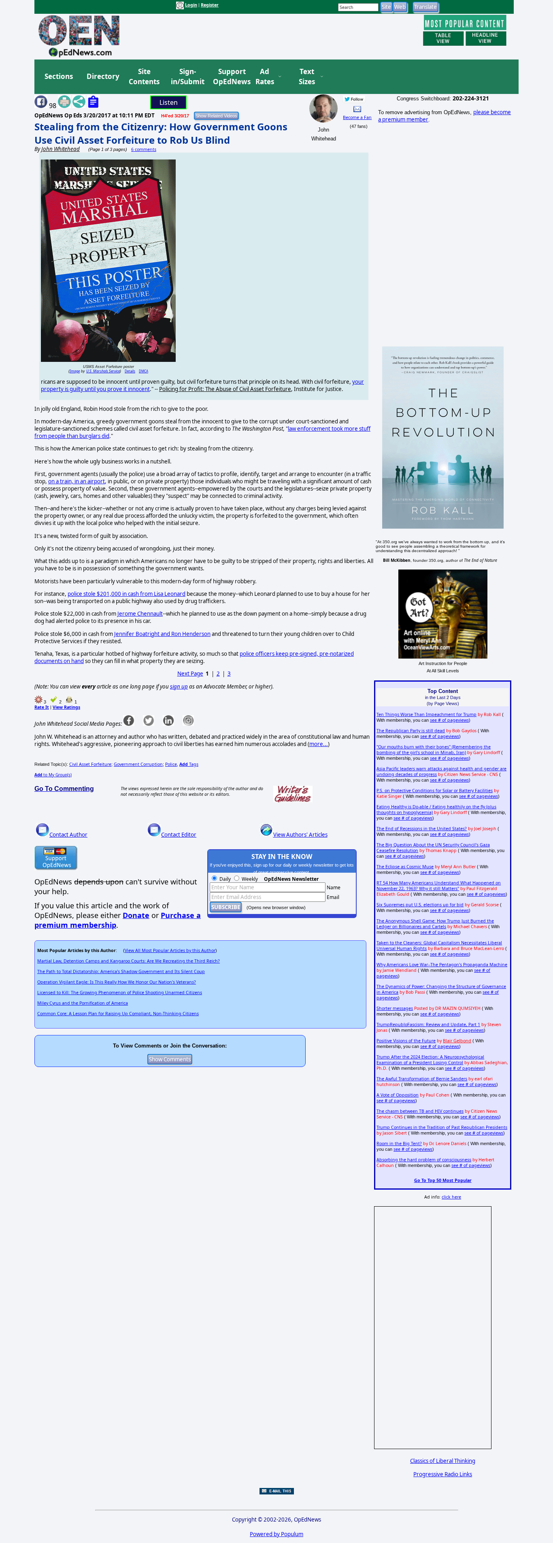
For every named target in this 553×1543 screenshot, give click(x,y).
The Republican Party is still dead (410, 730)
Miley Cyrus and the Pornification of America (82, 1003)
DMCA (143, 371)
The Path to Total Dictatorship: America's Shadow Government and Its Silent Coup (121, 971)
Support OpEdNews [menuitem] (229, 77)
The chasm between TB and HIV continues (420, 1111)
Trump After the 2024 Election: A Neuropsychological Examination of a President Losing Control (430, 1059)
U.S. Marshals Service (103, 371)
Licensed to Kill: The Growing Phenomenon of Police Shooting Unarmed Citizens (119, 992)
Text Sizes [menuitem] (307, 77)
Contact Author (68, 834)
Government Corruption (138, 764)
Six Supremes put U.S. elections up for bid (420, 905)
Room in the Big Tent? (399, 1143)
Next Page (190, 673)
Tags (188, 764)
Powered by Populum (276, 1534)
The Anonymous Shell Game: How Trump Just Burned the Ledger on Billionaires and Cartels (435, 923)
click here (451, 1197)
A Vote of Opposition (397, 1095)
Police (171, 764)
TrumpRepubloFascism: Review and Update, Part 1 (428, 1024)
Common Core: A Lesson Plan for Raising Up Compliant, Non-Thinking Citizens (118, 1013)
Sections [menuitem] (59, 76)
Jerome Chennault (140, 613)
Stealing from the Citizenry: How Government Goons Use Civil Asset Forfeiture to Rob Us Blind (160, 133)
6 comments (143, 149)
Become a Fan (357, 117)
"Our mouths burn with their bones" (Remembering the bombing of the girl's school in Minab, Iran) (433, 749)
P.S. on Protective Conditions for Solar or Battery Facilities (434, 790)
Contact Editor (178, 834)
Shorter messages (394, 1008)
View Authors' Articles (300, 834)
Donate (136, 915)
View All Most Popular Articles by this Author (170, 950)
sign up (179, 686)
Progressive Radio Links (442, 1474)
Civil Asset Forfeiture (90, 764)
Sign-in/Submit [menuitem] (186, 77)
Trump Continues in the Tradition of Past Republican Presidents (441, 1127)
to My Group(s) (53, 775)
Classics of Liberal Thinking (442, 1460)
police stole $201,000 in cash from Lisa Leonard (126, 593)
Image (75, 371)
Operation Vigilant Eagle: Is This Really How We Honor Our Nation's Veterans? (116, 982)
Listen (169, 102)
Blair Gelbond (457, 1041)
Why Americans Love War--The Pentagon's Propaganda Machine (441, 964)
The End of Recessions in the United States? (421, 828)
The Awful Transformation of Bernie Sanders (421, 1079)
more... (318, 744)
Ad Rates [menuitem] (264, 77)
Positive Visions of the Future (406, 1041)
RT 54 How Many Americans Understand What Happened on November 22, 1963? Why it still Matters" (438, 885)
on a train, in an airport (76, 481)
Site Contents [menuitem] (144, 77)
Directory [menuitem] (102, 76)
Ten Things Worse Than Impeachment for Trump (426, 714)
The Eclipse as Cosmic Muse (405, 866)
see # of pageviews (449, 720)
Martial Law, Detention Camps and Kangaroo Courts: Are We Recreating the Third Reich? (128, 961)
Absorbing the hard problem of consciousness (423, 1160)
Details (130, 371)
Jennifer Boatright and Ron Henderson (162, 634)
